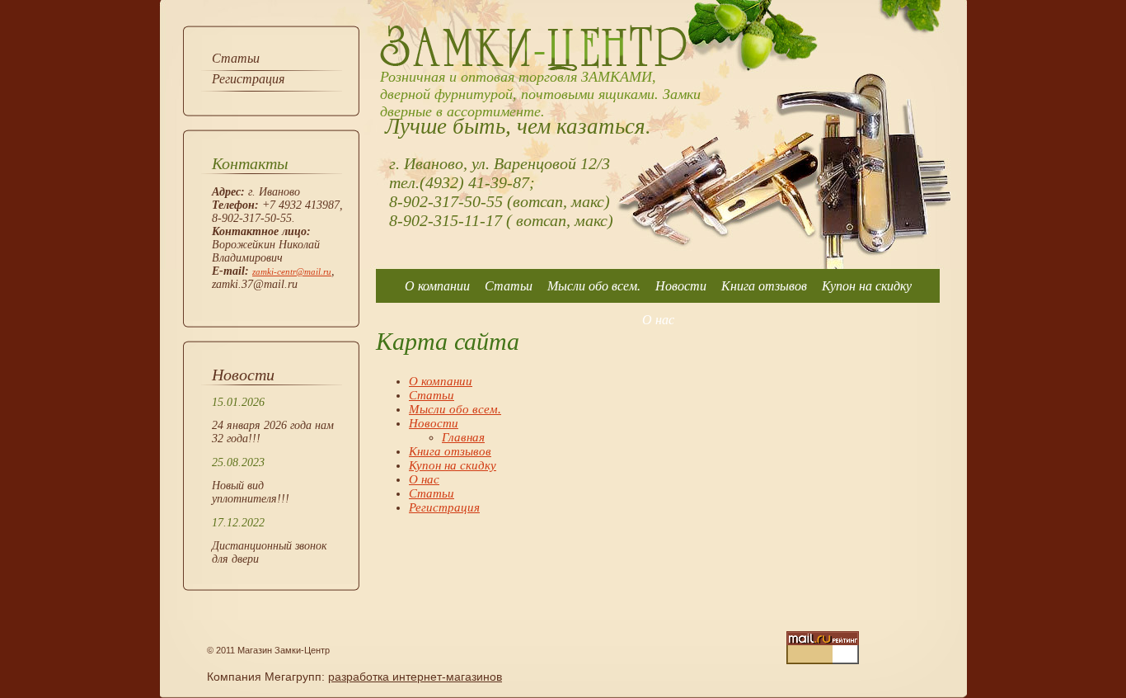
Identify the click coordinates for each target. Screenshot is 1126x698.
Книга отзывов (764, 286)
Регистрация (248, 79)
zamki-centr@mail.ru (291, 271)
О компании (437, 286)
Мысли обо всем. (593, 286)
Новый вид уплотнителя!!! (250, 492)
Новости (680, 286)
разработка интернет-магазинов (415, 676)
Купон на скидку (867, 286)
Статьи (236, 58)
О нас (658, 320)
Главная (463, 437)
